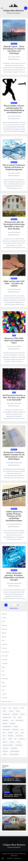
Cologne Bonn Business (13, 11)
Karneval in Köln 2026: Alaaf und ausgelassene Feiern (14, 341)
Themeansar (14, 855)
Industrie (16, 726)
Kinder (3, 667)
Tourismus (4, 697)
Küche (4, 732)
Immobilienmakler (7, 726)
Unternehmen (18, 744)
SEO (15, 738)
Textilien (4, 694)
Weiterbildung (14, 748)
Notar (3, 682)
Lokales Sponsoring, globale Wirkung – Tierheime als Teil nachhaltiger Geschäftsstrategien (14, 516)
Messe (16, 732)
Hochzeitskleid (19, 720)
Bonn (3, 640)
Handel (19, 717)
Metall (22, 732)
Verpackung (5, 748)
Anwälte (4, 617)
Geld (14, 717)
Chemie (4, 710)
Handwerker (5, 720)
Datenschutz (17, 858)
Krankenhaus (15, 729)
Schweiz (10, 738)
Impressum (10, 858)
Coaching (11, 710)
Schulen (4, 686)
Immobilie (5, 723)
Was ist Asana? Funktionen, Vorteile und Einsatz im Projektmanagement (14, 167)
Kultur (3, 675)
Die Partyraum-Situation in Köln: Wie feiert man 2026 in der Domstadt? (14, 398)
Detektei (18, 710)
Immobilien (5, 663)
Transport (12, 741)
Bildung (4, 633)
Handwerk (4, 659)
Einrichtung (15, 714)
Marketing (10, 732)
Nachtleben (5, 678)
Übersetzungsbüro (7, 701)
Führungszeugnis (7, 717)
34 (18, 605)
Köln (14, 335)
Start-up (5, 741)
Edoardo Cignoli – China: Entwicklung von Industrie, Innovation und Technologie (12, 780)
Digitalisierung (6, 714)
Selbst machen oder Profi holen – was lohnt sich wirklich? (14, 284)
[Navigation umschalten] (2, 8)
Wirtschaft (5, 751)
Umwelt (18, 741)
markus (10, 57)
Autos (3, 621)
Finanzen (22, 714)
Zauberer (5, 754)
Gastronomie (5, 652)
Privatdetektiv (19, 735)
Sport (3, 690)
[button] (2, 858)
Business (15, 707)
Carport (22, 707)
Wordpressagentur (14, 751)
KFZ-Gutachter (6, 729)
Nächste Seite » (14, 608)
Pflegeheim (10, 735)
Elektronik (4, 644)
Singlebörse (22, 738)
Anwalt (4, 707)
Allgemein (14, 43)
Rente (4, 738)
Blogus (22, 853)
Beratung (4, 625)
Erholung (4, 648)
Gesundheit (5, 655)
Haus (12, 720)
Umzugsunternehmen (8, 744)
